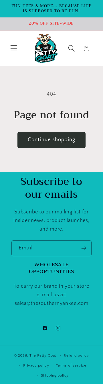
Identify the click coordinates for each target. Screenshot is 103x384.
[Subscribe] (83, 248)
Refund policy (76, 355)
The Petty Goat (42, 355)
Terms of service (71, 365)
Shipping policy (55, 375)
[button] (13, 48)
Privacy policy (36, 365)
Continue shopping (51, 140)
